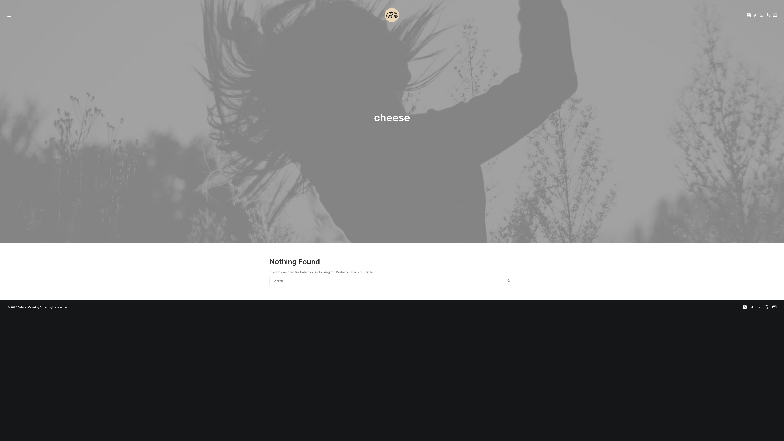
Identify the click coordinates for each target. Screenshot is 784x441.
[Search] (392, 281)
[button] (749, 15)
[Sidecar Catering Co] (392, 15)
